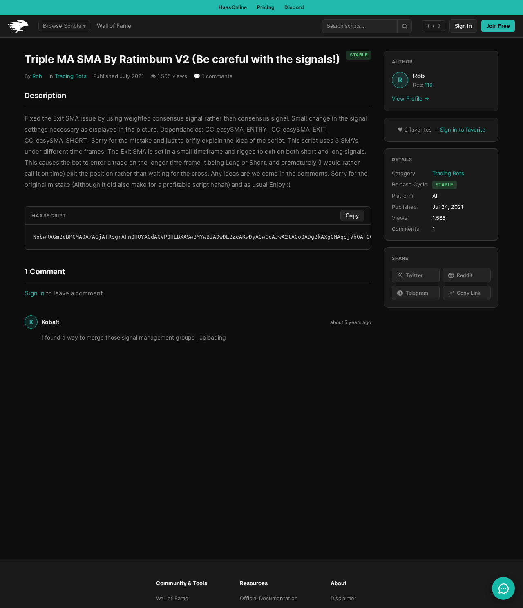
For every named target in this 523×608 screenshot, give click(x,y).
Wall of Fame (114, 25)
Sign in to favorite (462, 130)
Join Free (498, 25)
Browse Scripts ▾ (64, 25)
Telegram (417, 293)
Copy (352, 215)
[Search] (404, 26)
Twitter (414, 275)
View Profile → (410, 99)
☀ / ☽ (433, 26)
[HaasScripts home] (18, 26)
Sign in (35, 293)
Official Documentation (269, 598)
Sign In (463, 25)
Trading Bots (71, 76)
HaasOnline (233, 7)
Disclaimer (343, 598)
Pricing (266, 7)
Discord (294, 7)
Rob (37, 76)
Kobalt (50, 321)
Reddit (465, 275)
